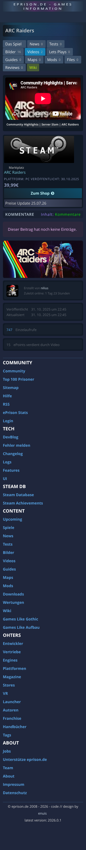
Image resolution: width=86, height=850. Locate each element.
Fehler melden (16, 445)
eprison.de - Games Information (42, 6)
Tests (55, 44)
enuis (42, 813)
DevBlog (10, 437)
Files (72, 59)
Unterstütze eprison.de (25, 759)
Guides (13, 59)
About (9, 776)
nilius (44, 288)
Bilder (13, 51)
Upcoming (12, 519)
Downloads (13, 594)
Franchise (12, 718)
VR (5, 693)
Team (8, 767)
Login (8, 420)
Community (14, 371)
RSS (6, 404)
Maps (34, 59)
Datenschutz (15, 792)
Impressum (13, 784)
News (36, 44)
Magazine (12, 676)
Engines (10, 660)
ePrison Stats (15, 412)
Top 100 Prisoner (18, 379)
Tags (7, 735)
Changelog (13, 453)
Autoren (10, 710)
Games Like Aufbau (21, 627)
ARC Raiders (15, 172)
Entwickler (13, 643)
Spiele (8, 527)
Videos (35, 51)
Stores (9, 685)
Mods (53, 59)
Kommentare (68, 214)
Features (11, 470)
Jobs (7, 751)
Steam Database (18, 494)
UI (5, 478)
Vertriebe (12, 651)
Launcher (12, 701)
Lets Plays (59, 51)
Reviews (14, 67)
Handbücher (15, 726)
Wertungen (13, 602)
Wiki (33, 67)
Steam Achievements (23, 503)
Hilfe (7, 396)
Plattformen (14, 668)
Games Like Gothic (20, 619)
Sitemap (11, 387)
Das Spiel (13, 44)
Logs (7, 462)
